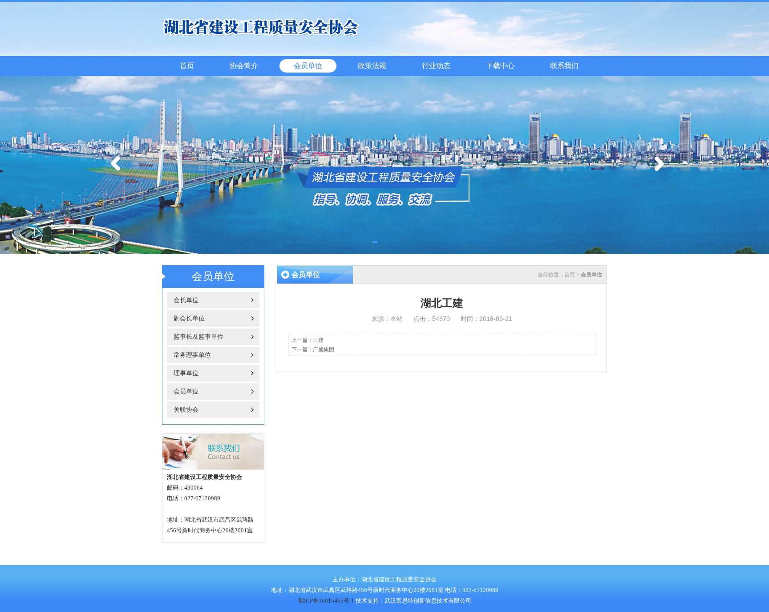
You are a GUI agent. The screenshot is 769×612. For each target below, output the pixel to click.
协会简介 (244, 65)
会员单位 (308, 65)
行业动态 (436, 65)
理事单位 (186, 373)
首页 (187, 65)
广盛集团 (323, 349)
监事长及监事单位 (198, 336)
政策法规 (372, 65)
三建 (318, 340)
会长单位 (186, 300)
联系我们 (564, 65)
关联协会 (186, 409)
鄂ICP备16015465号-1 (326, 600)
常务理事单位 (192, 355)
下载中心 (500, 65)
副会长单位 (189, 318)
